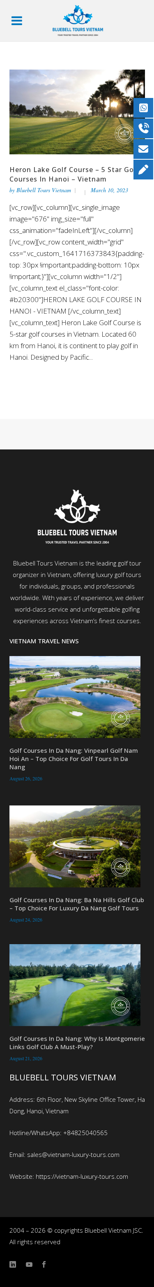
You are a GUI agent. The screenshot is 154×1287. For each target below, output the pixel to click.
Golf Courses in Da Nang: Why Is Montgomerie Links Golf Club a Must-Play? (77, 1042)
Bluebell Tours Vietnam (43, 190)
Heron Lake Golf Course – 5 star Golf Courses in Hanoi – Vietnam (74, 174)
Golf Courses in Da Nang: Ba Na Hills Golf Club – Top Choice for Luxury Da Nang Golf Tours (76, 904)
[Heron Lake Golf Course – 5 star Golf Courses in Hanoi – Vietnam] (77, 111)
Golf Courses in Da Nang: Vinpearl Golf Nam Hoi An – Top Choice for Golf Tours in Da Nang (73, 758)
